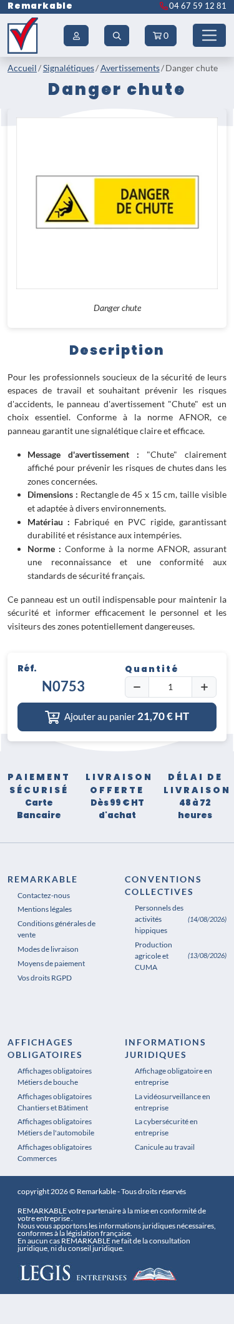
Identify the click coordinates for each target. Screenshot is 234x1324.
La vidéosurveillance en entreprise (172, 1102)
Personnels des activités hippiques (159, 919)
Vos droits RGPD (44, 977)
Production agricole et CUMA (153, 956)
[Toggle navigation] (209, 35)
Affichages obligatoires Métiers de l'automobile (55, 1127)
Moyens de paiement (51, 963)
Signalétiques (68, 67)
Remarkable (40, 6)
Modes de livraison (48, 949)
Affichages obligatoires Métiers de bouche (54, 1076)
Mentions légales (44, 909)
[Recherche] (116, 35)
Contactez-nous (43, 895)
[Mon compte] (76, 35)
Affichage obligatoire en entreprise (173, 1076)
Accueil (22, 67)
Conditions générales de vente (56, 929)
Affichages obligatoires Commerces (54, 1152)
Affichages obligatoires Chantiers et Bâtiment (54, 1102)
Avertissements (130, 67)
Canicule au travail (165, 1147)
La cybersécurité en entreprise (166, 1127)
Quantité (152, 669)
